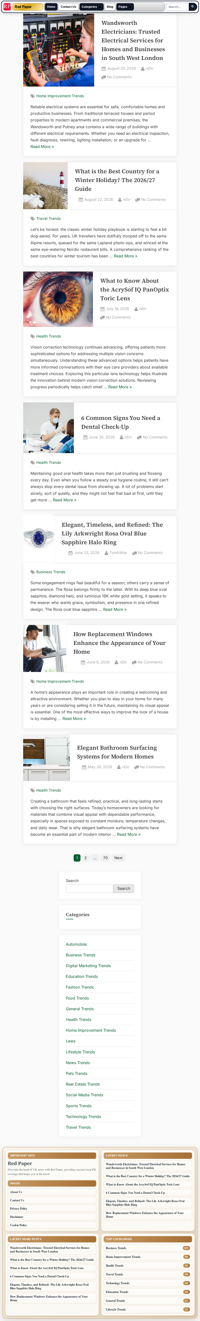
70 (105, 857)
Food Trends (77, 998)
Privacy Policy (18, 1208)
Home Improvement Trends (60, 96)
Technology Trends (83, 1116)
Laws (70, 1041)
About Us (16, 1192)
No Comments (119, 77)
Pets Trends (76, 1073)
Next (118, 857)
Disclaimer (16, 1217)
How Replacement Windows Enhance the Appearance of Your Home (119, 643)
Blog (110, 7)
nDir (149, 68)
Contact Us (68, 7)
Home (51, 7)
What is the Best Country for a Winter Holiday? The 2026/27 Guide (117, 180)
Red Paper (23, 7)
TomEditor (118, 552)
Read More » (42, 147)
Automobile (76, 944)
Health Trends (48, 336)
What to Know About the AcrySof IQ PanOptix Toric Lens (134, 289)
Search (72, 880)
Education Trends (82, 976)
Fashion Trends (80, 987)
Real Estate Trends (83, 1084)
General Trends (80, 1008)
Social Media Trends (84, 1094)
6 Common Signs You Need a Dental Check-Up (135, 1193)
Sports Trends (78, 1105)
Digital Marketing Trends (88, 965)
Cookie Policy (18, 1225)
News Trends (78, 1062)
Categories (89, 7)
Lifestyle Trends (80, 1051)
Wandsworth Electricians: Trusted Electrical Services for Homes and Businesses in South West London (133, 40)
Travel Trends (48, 218)
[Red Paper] (7, 6)
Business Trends (50, 572)
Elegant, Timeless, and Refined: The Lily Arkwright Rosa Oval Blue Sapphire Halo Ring (112, 533)
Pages (123, 7)
